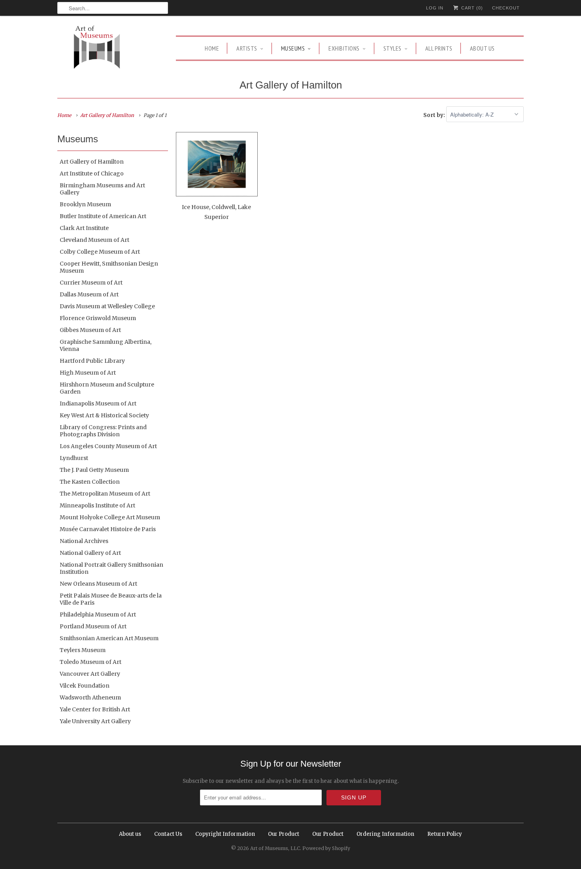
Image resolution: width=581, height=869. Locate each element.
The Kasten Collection (90, 481)
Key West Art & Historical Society (104, 415)
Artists (246, 48)
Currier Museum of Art (91, 282)
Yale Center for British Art (95, 709)
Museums (293, 48)
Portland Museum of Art (93, 626)
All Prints (439, 48)
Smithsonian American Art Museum (109, 638)
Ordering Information (385, 834)
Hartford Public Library (92, 360)
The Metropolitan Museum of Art (105, 493)
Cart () (471, 8)
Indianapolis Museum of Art (98, 403)
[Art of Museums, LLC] (96, 48)
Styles (392, 48)
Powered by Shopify (326, 848)
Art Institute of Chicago (92, 173)
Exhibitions (344, 48)
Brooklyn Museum (85, 204)
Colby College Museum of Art (100, 251)
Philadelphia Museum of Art (98, 614)
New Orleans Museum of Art (98, 583)
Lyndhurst (74, 458)
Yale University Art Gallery (95, 721)
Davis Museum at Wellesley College (107, 306)
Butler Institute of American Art (103, 216)
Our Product (283, 834)
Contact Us (168, 834)
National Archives (84, 541)
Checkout (506, 8)
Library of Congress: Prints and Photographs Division (103, 431)
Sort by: (434, 114)
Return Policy (444, 834)
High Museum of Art (88, 372)
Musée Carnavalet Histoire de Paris (108, 529)
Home (212, 48)
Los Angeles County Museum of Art (108, 446)
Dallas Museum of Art (89, 294)
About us (482, 48)
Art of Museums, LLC (275, 848)
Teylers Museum (83, 650)
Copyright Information (225, 834)
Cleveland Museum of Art (94, 239)
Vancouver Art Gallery (90, 673)
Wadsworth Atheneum (90, 697)
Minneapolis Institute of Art (97, 505)
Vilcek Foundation (84, 685)
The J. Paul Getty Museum (94, 469)
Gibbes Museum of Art (90, 330)
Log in (434, 8)
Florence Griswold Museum (98, 318)
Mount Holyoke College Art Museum (110, 517)
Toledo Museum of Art (90, 661)
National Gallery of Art (90, 552)
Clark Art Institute (84, 228)
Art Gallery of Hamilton (291, 85)
